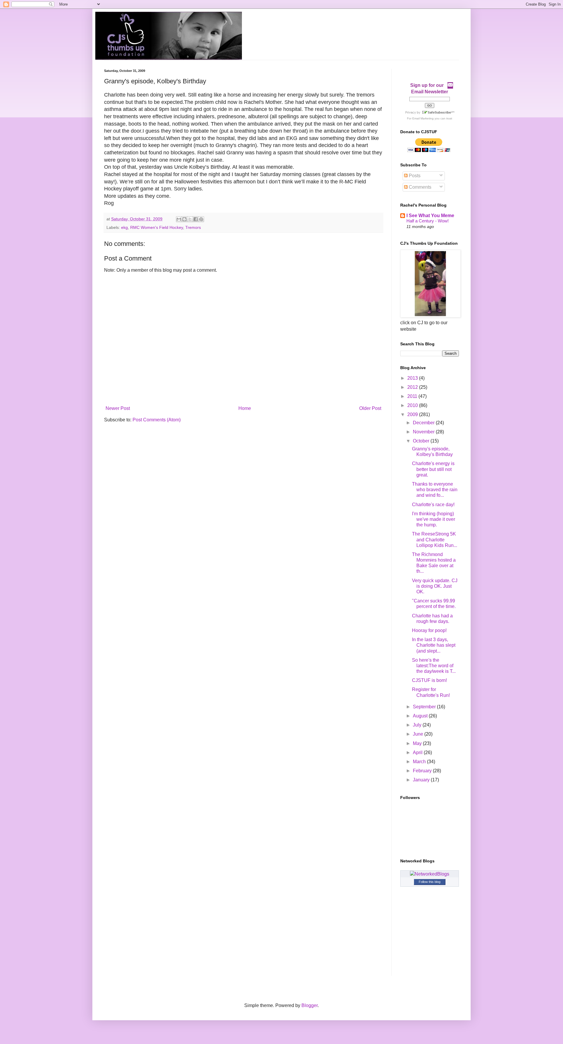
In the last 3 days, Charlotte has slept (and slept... (433, 645)
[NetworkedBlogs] (429, 873)
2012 (413, 387)
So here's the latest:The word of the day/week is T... (434, 666)
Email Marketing (423, 118)
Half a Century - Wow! (427, 220)
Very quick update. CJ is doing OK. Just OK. (434, 586)
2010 (413, 405)
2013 (413, 378)
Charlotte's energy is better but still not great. (433, 469)
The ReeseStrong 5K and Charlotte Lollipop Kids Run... (434, 539)
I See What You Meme (430, 215)
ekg (124, 227)
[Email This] (179, 219)
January (422, 779)
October (421, 440)
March (420, 761)
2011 (412, 396)
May (418, 743)
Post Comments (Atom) (157, 419)
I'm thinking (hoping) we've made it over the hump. (433, 519)
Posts (414, 175)
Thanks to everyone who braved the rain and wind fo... (434, 490)
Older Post (370, 408)
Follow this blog (429, 881)
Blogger (309, 1005)
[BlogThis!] (184, 219)
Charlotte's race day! (433, 504)
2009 (413, 414)
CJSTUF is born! (429, 680)
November (424, 431)
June (418, 734)
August (421, 715)
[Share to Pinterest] (201, 219)
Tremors (193, 227)
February (423, 770)
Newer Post (118, 408)
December (424, 422)
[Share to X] (190, 219)
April (418, 752)
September (425, 706)
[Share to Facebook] (196, 219)
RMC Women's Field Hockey (156, 227)
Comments (419, 187)
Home (244, 408)
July (418, 724)
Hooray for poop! (429, 630)
